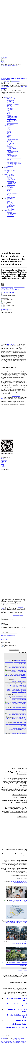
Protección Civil (11, 175)
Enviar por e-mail (5, 308)
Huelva (9, 132)
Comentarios (11, 292)
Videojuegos (10, 206)
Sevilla (8, 136)
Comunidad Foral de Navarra (14, 158)
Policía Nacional (11, 179)
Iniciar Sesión (4, 62)
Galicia (9, 154)
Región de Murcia (11, 156)
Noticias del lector (11, 213)
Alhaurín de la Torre (12, 98)
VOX (8, 190)
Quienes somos (4, 1039)
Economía (6, 167)
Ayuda (15, 1038)
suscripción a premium (18, 615)
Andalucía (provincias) (12, 139)
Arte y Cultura (7, 170)
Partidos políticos (11, 197)
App (8, 81)
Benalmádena (10, 100)
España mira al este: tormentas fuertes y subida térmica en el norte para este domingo (16, 709)
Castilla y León (10, 147)
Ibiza (2, 462)
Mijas (8, 113)
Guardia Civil (10, 181)
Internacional (10, 166)
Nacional (3, 466)
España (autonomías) (12, 164)
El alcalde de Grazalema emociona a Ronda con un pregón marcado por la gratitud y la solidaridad (16, 685)
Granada (9, 131)
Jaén (8, 133)
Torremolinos (10, 121)
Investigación (10, 203)
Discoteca (3, 465)
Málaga (5, 97)
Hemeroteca (10, 88)
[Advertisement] (14, 15)
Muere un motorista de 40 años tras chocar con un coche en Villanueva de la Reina (15, 703)
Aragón (9, 140)
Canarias (9, 144)
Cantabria (9, 146)
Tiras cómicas (10, 216)
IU (7, 191)
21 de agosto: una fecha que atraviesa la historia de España (19, 680)
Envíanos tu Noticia (13, 1039)
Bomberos (9, 177)
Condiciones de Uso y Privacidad (12, 1041)
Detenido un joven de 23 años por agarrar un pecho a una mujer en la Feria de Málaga (15, 724)
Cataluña (9, 150)
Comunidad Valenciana (12, 151)
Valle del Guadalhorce (12, 123)
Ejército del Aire (11, 183)
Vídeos (25, 86)
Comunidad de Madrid (12, 155)
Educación (9, 202)
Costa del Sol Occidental (13, 104)
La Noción (3, 78)
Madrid (2, 398)
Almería (9, 127)
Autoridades (3, 461)
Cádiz (8, 128)
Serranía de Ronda (11, 119)
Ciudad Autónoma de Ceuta (13, 162)
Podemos (9, 189)
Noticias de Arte (21, 1020)
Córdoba (9, 129)
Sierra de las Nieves (12, 120)
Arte (8, 171)
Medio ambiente (11, 205)
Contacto (21, 1039)
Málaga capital (10, 111)
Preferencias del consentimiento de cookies (15, 1042)
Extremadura (10, 152)
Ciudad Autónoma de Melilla (14, 163)
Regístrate (3, 61)
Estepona (9, 105)
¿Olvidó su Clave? (5, 640)
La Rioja (9, 160)
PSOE (8, 195)
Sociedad (6, 198)
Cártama (9, 101)
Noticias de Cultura (19, 1024)
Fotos (22, 86)
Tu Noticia (3, 88)
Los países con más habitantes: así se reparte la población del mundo (17, 666)
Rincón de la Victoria (12, 116)
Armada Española (11, 182)
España (5, 137)
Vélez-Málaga (10, 124)
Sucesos (9, 199)
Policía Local (10, 178)
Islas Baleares (10, 143)
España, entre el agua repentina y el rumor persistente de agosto (18, 671)
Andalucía (6, 125)
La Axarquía (10, 109)
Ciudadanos (10, 187)
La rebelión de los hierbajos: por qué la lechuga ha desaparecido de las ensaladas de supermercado (16, 696)
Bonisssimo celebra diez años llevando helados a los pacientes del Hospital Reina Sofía (15, 676)
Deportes (6, 168)
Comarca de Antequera (12, 102)
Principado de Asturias (12, 142)
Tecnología (9, 208)
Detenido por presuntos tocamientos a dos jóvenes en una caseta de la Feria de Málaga (15, 662)
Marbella (9, 112)
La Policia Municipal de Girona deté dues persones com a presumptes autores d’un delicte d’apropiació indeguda (16, 691)
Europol (2, 464)
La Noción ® (4, 1038)
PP (8, 194)
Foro (5, 81)
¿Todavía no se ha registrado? (8, 635)
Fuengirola (9, 106)
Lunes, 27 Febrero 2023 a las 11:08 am (10, 289)
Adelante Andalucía (12, 193)
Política (5, 186)
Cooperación (4, 460)
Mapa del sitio (21, 1038)
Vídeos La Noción (5, 86)
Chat (2, 81)
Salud (8, 201)
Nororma (9, 115)
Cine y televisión (11, 209)
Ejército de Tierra (11, 185)
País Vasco (9, 159)
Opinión (6, 210)
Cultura (9, 173)
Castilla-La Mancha (11, 148)
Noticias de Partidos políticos (16, 1027)
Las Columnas (10, 214)
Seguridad (6, 174)
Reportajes (9, 212)
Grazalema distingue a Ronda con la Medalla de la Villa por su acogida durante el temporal (16, 729)
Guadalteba (10, 108)
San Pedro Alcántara (15, 86)
